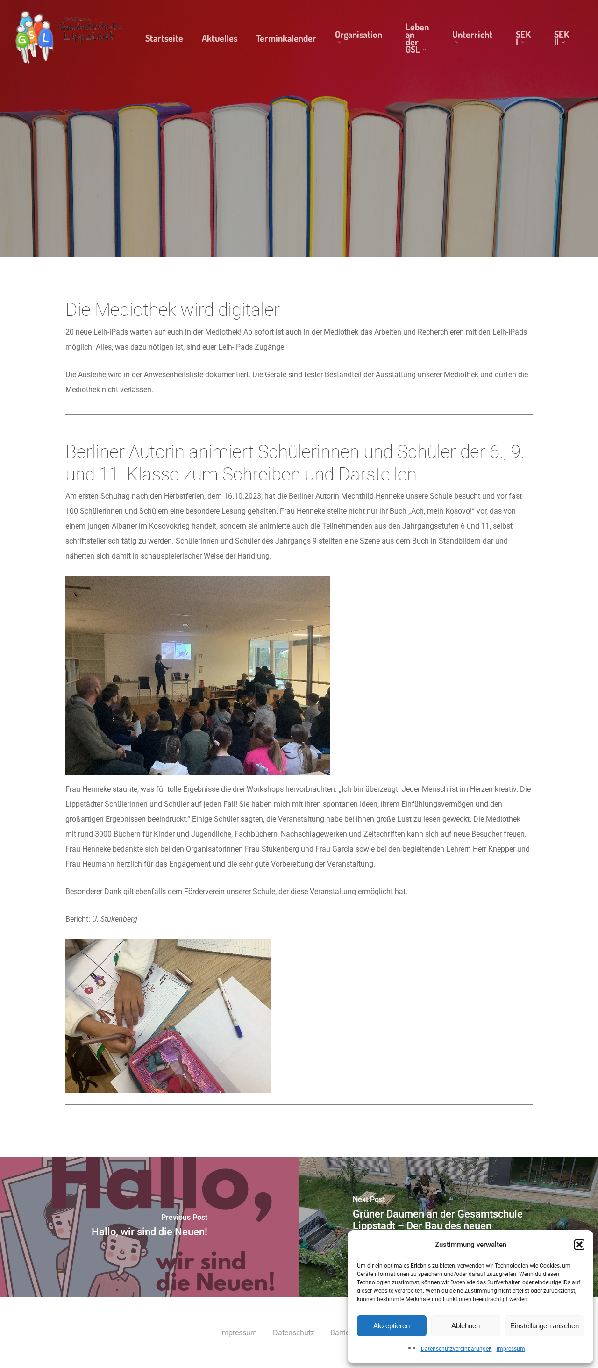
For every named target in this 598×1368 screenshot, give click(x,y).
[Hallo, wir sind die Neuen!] (149, 1227)
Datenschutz (293, 1332)
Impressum (511, 1349)
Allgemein (299, 186)
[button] (579, 1244)
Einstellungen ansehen (544, 1326)
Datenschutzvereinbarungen (456, 1349)
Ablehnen (465, 1326)
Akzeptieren (391, 1326)
